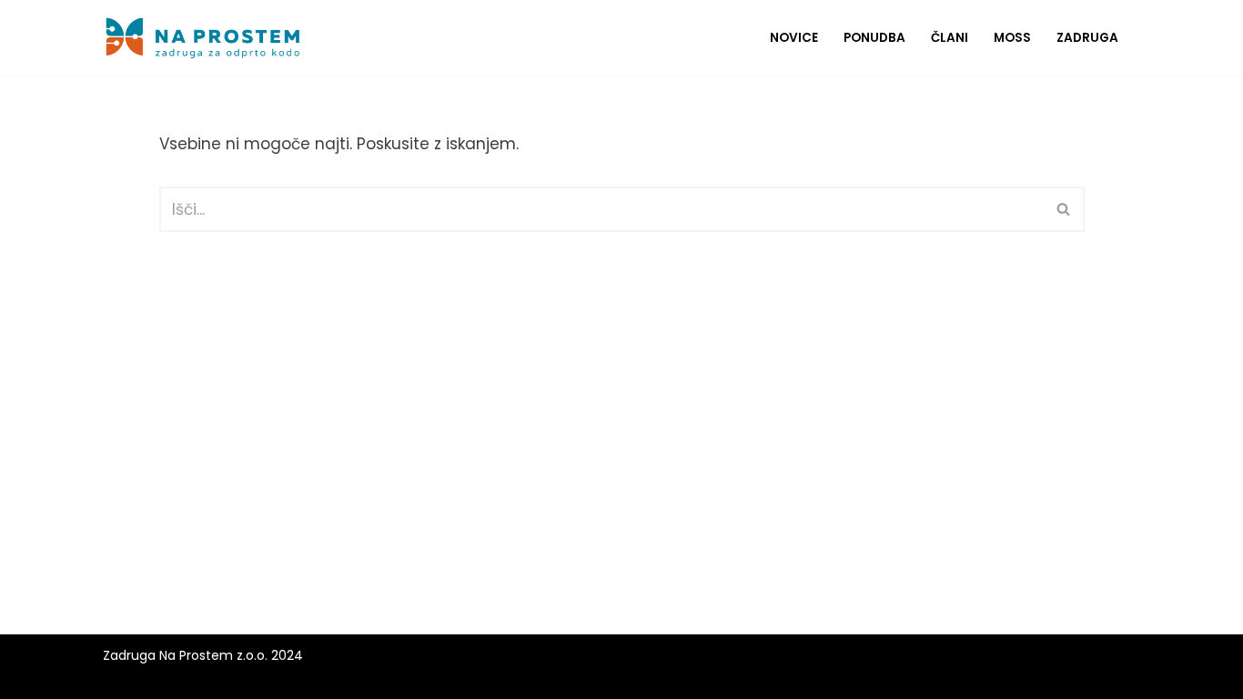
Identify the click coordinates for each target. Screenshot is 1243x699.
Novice (794, 37)
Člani (949, 37)
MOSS (1012, 37)
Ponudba (874, 37)
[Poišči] (1064, 209)
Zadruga (1087, 37)
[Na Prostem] (203, 37)
